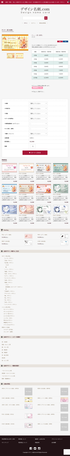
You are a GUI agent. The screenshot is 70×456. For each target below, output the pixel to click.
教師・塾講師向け (6, 378)
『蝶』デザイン (7, 295)
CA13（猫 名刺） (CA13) (8, 424)
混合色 (3, 358)
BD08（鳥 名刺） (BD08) (44, 388)
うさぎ (7, 265)
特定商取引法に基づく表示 (8, 439)
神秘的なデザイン (8, 322)
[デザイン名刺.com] (35, 12)
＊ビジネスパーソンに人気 (8, 376)
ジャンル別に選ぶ (6, 307)
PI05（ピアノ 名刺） (43, 234)
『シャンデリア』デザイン (10, 304)
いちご (7, 284)
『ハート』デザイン (8, 269)
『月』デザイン (7, 300)
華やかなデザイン (8, 320)
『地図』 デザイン (8, 271)
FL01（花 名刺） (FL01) (8, 414)
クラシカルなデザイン (9, 324)
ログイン (33, 23)
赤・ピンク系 (5, 360)
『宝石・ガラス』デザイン (10, 273)
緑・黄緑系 (4, 350)
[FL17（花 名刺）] (60, 167)
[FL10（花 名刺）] (26, 209)
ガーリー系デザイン (8, 313)
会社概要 (54, 442)
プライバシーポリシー (57, 439)
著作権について (22, 439)
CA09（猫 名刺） (42, 241)
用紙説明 (37, 442)
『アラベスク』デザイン (10, 293)
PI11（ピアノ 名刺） (7, 234)
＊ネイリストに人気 (7, 370)
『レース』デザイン (8, 258)
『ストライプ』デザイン (10, 278)
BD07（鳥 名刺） (6, 241)
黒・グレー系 (5, 347)
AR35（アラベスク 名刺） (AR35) (46, 414)
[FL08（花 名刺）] (60, 209)
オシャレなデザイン (8, 311)
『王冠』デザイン (8, 260)
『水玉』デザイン (8, 302)
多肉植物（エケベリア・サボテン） (14, 287)
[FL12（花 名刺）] (60, 188)
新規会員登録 (42, 23)
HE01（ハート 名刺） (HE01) (45, 398)
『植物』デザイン (8, 282)
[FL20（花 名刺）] (9, 167)
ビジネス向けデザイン (9, 316)
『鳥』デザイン (7, 298)
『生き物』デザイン (8, 262)
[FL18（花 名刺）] (43, 167)
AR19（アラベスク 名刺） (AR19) (10, 388)
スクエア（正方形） (8, 329)
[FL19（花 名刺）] (26, 167)
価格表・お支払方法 (40, 439)
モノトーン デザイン (9, 309)
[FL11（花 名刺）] (9, 209)
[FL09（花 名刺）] (43, 209)
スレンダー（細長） (8, 331)
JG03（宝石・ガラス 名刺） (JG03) (10, 404)
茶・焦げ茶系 (5, 355)
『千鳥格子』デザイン (9, 291)
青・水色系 (4, 342)
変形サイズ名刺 (5, 327)
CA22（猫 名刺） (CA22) (8, 398)
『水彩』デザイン (8, 280)
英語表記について (22, 442)
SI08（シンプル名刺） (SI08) (45, 424)
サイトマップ (5, 442)
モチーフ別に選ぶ (6, 256)
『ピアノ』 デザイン (9, 276)
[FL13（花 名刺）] (43, 188)
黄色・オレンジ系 (6, 344)
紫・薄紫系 (4, 352)
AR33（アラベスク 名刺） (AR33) (46, 404)
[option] (15, 43)
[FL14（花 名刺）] (26, 188)
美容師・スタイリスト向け (8, 373)
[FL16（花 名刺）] (9, 188)
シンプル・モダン (8, 318)
